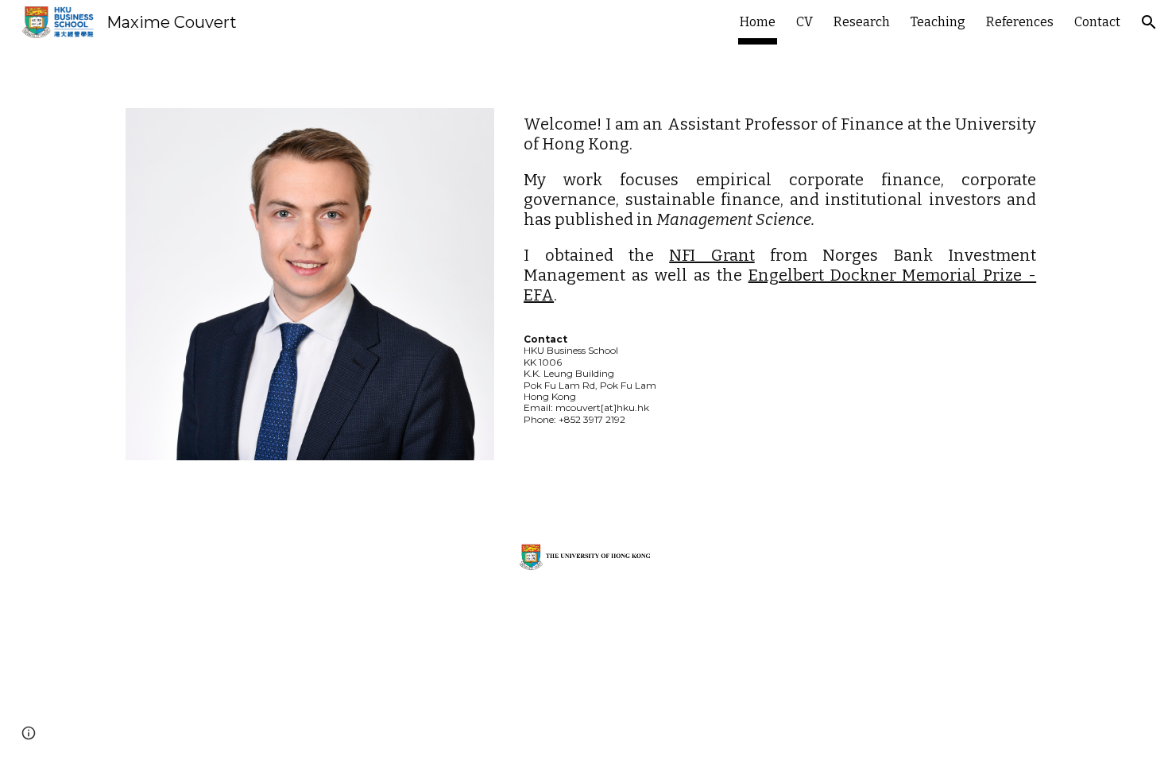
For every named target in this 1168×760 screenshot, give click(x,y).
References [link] (1020, 21)
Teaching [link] (938, 21)
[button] (1149, 22)
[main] (779, 270)
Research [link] (861, 21)
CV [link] (804, 21)
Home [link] (757, 21)
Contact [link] (1097, 21)
